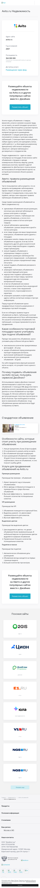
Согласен (20, 885)
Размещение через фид (16, 70)
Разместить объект (20, 107)
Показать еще (20, 787)
